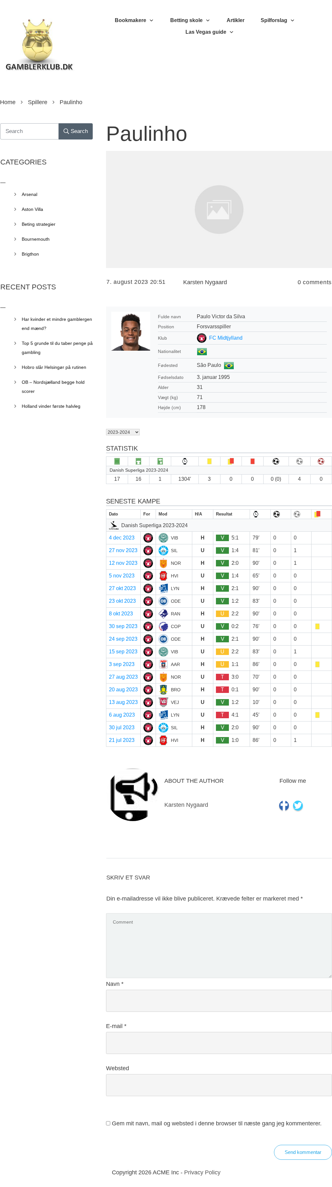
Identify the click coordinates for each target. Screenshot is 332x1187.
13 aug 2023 (123, 702)
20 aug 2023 (123, 689)
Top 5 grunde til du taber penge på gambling (57, 348)
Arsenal (29, 194)
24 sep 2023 (123, 639)
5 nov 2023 (122, 575)
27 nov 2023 (123, 550)
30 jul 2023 (122, 727)
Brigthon (30, 254)
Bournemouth (36, 239)
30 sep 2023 (123, 626)
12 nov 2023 (123, 563)
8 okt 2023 (121, 613)
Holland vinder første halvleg (51, 406)
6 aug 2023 (122, 715)
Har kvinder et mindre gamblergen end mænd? (57, 324)
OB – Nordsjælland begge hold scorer (53, 387)
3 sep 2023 (122, 664)
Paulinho (146, 133)
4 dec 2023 (122, 537)
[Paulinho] (219, 209)
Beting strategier (38, 224)
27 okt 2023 (122, 588)
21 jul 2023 (122, 740)
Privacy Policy (202, 1172)
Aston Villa (32, 209)
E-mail (116, 1026)
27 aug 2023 (123, 677)
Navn (115, 984)
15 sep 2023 (123, 651)
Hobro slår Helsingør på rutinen (54, 367)
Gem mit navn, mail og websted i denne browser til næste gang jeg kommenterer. (217, 1123)
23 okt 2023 (122, 601)
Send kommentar (303, 1152)
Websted (117, 1068)
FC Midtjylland (226, 338)
